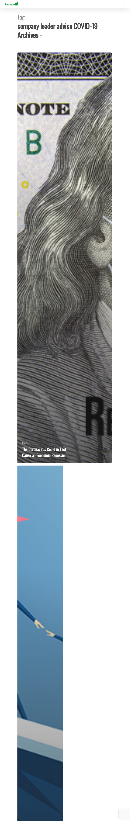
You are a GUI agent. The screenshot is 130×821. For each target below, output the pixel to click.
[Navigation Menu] (124, 3)
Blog (24, 442)
